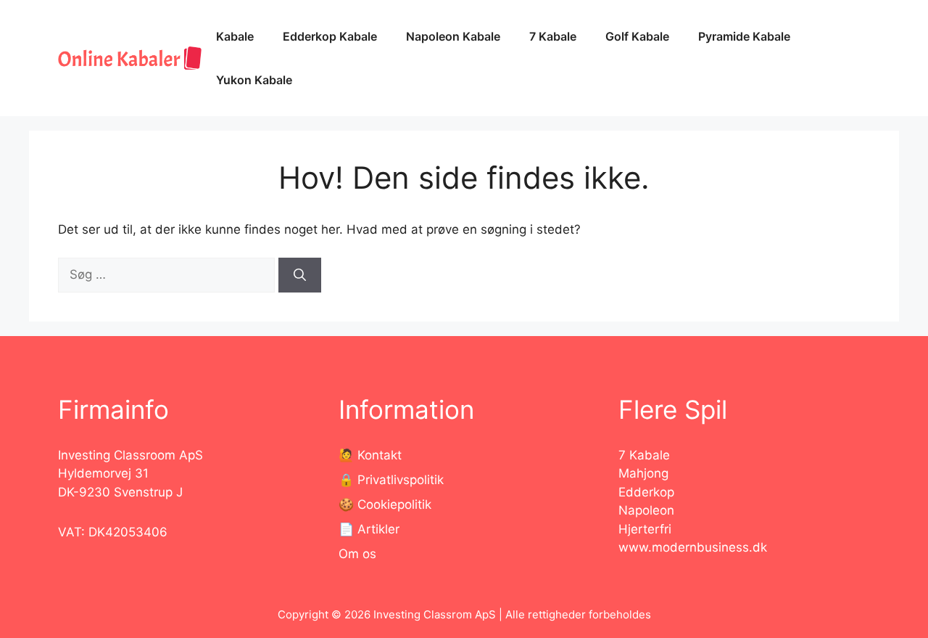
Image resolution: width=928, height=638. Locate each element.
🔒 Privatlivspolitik (391, 480)
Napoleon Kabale (453, 36)
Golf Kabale (637, 36)
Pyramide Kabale (744, 36)
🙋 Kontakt (370, 455)
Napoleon (646, 510)
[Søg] (299, 275)
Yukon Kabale (254, 80)
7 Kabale (552, 36)
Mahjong (643, 473)
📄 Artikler (369, 529)
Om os (357, 554)
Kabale (235, 36)
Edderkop (646, 492)
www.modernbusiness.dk (692, 547)
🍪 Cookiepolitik (385, 504)
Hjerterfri (644, 529)
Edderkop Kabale (330, 36)
